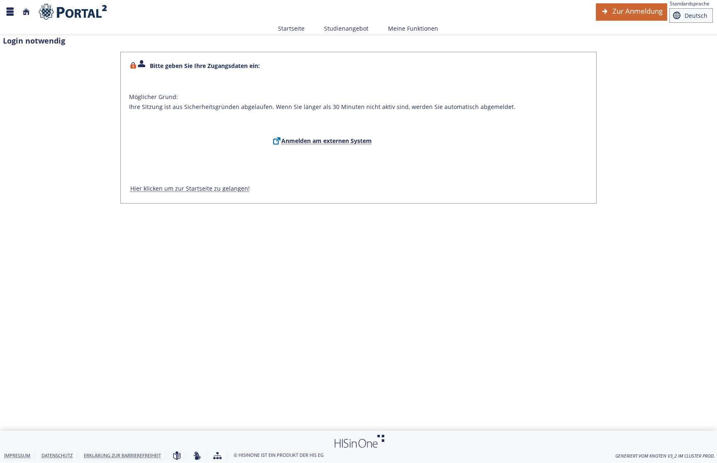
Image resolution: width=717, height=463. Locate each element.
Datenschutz (57, 455)
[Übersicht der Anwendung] (217, 456)
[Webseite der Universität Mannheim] (73, 12)
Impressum (17, 455)
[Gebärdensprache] (197, 456)
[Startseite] (26, 11)
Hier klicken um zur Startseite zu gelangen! (190, 188)
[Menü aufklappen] (10, 12)
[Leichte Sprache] (176, 456)
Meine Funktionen (408, 28)
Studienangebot (341, 28)
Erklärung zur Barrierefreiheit (122, 455)
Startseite (291, 28)
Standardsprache (690, 3)
